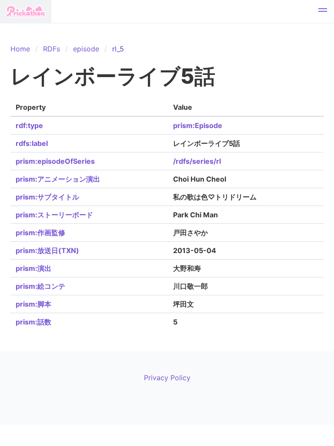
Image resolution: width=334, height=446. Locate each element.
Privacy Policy (167, 377)
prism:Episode (197, 125)
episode (86, 48)
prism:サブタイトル (47, 197)
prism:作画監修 (40, 232)
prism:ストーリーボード (54, 214)
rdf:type (29, 125)
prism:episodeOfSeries (55, 161)
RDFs (51, 48)
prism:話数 (33, 322)
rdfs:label (32, 143)
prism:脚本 (33, 304)
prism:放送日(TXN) (47, 250)
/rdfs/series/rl (197, 161)
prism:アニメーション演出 (58, 179)
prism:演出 (33, 268)
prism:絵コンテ (40, 286)
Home (20, 48)
